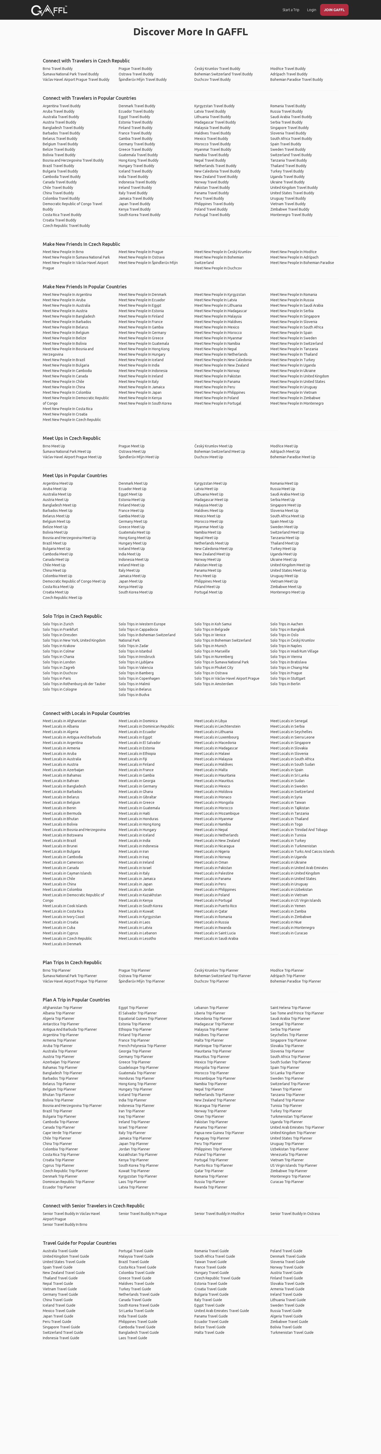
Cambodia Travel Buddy (62, 177)
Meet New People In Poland (216, 398)
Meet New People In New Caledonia (223, 360)
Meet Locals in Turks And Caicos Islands (302, 851)
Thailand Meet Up (284, 543)
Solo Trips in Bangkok (287, 629)
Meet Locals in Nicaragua (214, 846)
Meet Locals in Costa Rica (63, 911)
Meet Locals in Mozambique (216, 813)
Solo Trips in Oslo (284, 635)
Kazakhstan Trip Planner (138, 1154)
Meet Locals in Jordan (136, 889)
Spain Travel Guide (58, 1267)
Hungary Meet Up (133, 543)
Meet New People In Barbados (67, 322)
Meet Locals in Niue (286, 922)
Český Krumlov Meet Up (213, 446)
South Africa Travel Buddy (291, 139)
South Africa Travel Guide (214, 1256)
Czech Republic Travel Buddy (66, 226)
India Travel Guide (133, 1316)
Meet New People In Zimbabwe (295, 398)
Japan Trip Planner (134, 1144)
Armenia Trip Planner (59, 1040)
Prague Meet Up (132, 446)
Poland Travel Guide (286, 1251)
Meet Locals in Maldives (213, 764)
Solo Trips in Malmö (134, 684)
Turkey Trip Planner (286, 1111)
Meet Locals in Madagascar (216, 748)
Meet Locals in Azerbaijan (63, 770)
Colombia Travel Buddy (61, 198)
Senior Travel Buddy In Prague (143, 1214)
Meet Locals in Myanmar (213, 819)
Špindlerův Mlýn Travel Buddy (143, 79)
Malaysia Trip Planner (211, 1029)
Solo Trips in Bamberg (136, 673)
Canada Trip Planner (59, 1127)
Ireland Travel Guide (286, 1294)
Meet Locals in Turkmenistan (293, 846)
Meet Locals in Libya (210, 721)
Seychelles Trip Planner (289, 1035)
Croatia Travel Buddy (59, 220)
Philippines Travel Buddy (214, 204)
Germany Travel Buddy (137, 144)
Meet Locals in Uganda (288, 857)
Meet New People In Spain (291, 333)
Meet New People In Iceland (141, 360)
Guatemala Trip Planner (137, 1073)
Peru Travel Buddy (209, 198)
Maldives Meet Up (208, 510)
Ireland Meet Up (131, 565)
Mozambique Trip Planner (215, 1078)
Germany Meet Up (133, 521)
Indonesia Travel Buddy (137, 182)
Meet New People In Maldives (218, 322)
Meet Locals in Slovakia (289, 748)
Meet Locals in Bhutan (61, 819)
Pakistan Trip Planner (211, 1122)
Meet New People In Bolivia (65, 343)
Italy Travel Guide (208, 1300)
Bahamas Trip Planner (60, 1067)
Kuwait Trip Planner (134, 1171)
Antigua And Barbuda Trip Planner (70, 1029)
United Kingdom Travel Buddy (294, 187)
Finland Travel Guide (286, 1278)
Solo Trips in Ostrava (211, 673)
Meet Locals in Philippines (215, 889)
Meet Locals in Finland (136, 764)
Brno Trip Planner (57, 970)
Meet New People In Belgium (66, 333)
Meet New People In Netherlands (221, 354)
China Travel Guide (58, 1300)
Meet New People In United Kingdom (299, 376)
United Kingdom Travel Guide (66, 1256)
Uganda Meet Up (283, 554)
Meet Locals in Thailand (289, 819)
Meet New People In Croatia (65, 414)
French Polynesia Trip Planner (142, 1046)
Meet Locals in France (136, 770)
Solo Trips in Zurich (58, 624)
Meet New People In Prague (141, 252)
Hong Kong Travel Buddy (138, 160)
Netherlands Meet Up (211, 543)
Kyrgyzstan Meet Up (210, 483)
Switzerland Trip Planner (290, 1084)
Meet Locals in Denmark (62, 944)
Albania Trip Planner (59, 1013)
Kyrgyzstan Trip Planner (138, 1176)
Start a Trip (291, 10)
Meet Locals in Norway (212, 857)
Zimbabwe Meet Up (286, 587)
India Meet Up (130, 554)
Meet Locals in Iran (134, 851)
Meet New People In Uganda (293, 365)
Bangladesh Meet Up (59, 505)
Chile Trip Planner (57, 1138)
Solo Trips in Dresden (60, 635)
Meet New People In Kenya (140, 398)
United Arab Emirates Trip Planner (297, 1127)
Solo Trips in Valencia (136, 667)
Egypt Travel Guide (209, 1305)
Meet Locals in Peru (210, 884)
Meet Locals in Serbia (287, 726)
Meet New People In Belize (64, 338)
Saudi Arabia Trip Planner (290, 1018)
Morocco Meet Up (208, 521)
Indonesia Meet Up (134, 559)
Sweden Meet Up (284, 527)
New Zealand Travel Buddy (216, 177)
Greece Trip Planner (135, 1062)
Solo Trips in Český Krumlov (292, 640)
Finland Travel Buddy (135, 128)
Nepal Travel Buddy (210, 160)
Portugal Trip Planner (211, 1160)
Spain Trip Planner (284, 1067)
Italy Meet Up (129, 570)
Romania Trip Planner (211, 1176)
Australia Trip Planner (60, 1051)
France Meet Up (131, 510)
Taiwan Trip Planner (286, 1089)
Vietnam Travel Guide (60, 1289)
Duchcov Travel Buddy (212, 79)
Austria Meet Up (56, 500)
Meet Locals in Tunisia (288, 835)
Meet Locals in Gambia (136, 775)
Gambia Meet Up (132, 516)
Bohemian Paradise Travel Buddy (296, 79)
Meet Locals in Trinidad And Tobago (299, 830)
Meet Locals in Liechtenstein (217, 726)
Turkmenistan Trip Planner (291, 1116)
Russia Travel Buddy (286, 111)
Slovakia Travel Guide (287, 1283)
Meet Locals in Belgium (61, 802)
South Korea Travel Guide (139, 1305)
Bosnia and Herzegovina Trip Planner (72, 1106)
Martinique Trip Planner (213, 1046)
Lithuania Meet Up (208, 494)
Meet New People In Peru (214, 387)
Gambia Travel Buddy (135, 139)
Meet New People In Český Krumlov (222, 252)
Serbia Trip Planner (285, 1029)
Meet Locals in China (59, 884)
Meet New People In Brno (63, 252)
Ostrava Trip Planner (135, 976)
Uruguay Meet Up (284, 576)
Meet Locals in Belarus (61, 797)
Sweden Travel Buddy (288, 149)
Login (311, 10)
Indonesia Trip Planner (136, 1106)
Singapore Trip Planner (288, 1040)
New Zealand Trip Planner (215, 1100)
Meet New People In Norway (217, 371)
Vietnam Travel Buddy (288, 204)
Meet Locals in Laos (134, 922)
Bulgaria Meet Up (56, 549)
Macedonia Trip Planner (213, 1018)
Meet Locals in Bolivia (60, 824)
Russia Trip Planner (209, 1182)
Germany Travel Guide (60, 1294)
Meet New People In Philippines (219, 392)
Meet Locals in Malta (211, 770)
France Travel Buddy (135, 133)
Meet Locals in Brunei (60, 846)
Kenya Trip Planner (134, 1160)
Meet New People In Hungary (142, 354)
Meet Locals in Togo (286, 824)
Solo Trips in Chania (58, 657)
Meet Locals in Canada (61, 868)
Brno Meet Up (54, 446)
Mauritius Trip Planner (212, 1057)
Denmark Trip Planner (60, 1176)
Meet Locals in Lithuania (213, 732)
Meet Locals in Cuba (59, 928)
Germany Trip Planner (136, 1057)
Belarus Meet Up (56, 516)
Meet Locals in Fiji (133, 759)
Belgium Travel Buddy (60, 144)
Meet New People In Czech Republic (72, 420)
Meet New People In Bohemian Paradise (302, 263)
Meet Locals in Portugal (213, 900)
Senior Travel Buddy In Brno (65, 1224)
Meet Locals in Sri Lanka (289, 775)
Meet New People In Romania (293, 294)
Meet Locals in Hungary (137, 830)
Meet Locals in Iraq (134, 857)
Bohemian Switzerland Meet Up (219, 451)
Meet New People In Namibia (217, 343)
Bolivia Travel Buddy (59, 155)
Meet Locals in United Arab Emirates (299, 868)
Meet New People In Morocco (218, 333)
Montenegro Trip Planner (290, 1176)
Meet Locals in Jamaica (137, 879)
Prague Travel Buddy (135, 69)
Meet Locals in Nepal (211, 830)
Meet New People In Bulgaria (66, 365)
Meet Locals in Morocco (213, 808)
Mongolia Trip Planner (212, 1067)
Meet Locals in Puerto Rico (215, 906)
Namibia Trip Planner (210, 1084)
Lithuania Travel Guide (288, 1300)
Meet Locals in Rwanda (212, 928)
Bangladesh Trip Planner (62, 1073)
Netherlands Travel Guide (139, 1294)
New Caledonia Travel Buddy (217, 171)
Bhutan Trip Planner (59, 1095)
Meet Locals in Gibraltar (138, 797)
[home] (49, 10)
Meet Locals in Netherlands (216, 835)
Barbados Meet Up (58, 510)
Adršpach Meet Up (285, 451)
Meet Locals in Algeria (60, 732)
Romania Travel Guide (211, 1251)
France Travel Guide (210, 1267)
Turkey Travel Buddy (287, 171)
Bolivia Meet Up (55, 532)
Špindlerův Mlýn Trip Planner (142, 981)
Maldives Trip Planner (211, 1035)
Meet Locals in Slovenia (289, 753)
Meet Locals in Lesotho (137, 938)
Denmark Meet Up (133, 483)
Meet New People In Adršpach (294, 257)
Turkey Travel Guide (135, 1289)
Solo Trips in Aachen (286, 624)
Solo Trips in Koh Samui (212, 624)
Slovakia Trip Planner (287, 1046)
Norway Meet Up (207, 559)
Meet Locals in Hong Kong (139, 824)
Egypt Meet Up (131, 494)
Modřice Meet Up (284, 446)
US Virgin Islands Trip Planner (293, 1165)
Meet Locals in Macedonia (215, 743)
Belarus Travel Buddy (60, 139)
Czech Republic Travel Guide (217, 1278)
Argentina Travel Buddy (62, 106)
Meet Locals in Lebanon (138, 933)
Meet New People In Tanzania (294, 349)
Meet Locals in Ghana (136, 792)
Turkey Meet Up (283, 549)
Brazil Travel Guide (134, 1262)
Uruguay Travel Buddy (288, 198)
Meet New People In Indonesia (143, 371)
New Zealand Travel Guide (64, 1273)
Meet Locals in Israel (135, 868)
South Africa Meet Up (287, 516)
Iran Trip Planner (132, 1111)
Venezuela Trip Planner (289, 1154)
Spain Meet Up (282, 521)
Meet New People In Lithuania (218, 305)
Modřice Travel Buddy (288, 69)
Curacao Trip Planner (287, 1182)
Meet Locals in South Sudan (292, 764)
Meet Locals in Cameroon (63, 862)
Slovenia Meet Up (284, 510)
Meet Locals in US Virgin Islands (295, 900)
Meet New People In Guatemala (144, 343)
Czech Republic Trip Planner (65, 1171)
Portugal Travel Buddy (212, 215)
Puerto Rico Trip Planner (213, 1165)
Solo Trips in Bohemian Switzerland (222, 640)
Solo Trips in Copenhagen (139, 678)
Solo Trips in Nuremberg (213, 657)
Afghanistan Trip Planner (62, 1008)
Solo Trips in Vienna (286, 657)
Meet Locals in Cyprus (60, 933)
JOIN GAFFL (334, 10)
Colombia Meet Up (57, 576)
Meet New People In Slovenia (293, 322)
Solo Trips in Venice (210, 635)
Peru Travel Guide (57, 1322)
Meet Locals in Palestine (214, 873)
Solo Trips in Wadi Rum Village (294, 651)
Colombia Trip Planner (60, 1149)
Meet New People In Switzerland (296, 343)
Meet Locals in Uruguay (289, 884)
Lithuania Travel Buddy (212, 117)
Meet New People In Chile (63, 381)
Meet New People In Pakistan (217, 376)
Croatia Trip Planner (58, 1160)
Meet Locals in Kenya (136, 900)
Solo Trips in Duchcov (60, 673)
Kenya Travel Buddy (135, 209)
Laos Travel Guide (133, 1338)
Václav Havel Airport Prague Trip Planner (75, 981)
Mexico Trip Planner (210, 1062)
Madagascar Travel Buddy (215, 122)
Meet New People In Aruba (64, 300)
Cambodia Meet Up (58, 554)
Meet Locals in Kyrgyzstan (140, 917)
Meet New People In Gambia (141, 327)
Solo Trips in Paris (57, 678)
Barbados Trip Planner (60, 1078)
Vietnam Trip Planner (287, 1160)
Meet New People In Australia (66, 305)
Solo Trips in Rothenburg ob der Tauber (74, 684)
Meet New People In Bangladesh (69, 316)
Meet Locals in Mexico (212, 786)
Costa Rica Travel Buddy (62, 215)
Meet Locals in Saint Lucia (215, 933)
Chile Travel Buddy (58, 187)
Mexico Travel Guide (59, 1311)
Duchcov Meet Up (208, 457)
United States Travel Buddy (292, 193)
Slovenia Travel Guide (287, 1262)
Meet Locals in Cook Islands (65, 906)
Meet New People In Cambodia (67, 371)
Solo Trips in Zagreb (59, 667)
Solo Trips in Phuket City (213, 667)
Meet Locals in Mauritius (214, 781)
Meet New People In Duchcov (218, 268)
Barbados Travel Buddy (61, 133)
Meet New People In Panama (217, 381)
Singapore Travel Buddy (289, 128)
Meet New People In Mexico (216, 327)
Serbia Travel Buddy (286, 122)
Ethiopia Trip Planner (135, 1029)
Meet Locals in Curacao (289, 933)
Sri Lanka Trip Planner (287, 1073)
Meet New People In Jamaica (142, 387)
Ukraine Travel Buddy (287, 182)
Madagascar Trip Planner (214, 1024)
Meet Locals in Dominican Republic (146, 726)
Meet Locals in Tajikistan (289, 808)
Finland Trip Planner (135, 1035)
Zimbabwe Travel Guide (289, 1322)
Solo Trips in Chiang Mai (289, 667)
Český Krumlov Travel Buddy (217, 69)
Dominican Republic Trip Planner (69, 1182)
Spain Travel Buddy (285, 144)
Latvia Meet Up (206, 489)
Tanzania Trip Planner (287, 1095)
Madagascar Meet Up (211, 500)
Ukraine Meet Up (283, 559)
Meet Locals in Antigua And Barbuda (72, 737)
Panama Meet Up (207, 570)
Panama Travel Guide (211, 1316)
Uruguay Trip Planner (287, 1144)
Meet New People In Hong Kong (144, 349)
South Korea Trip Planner (139, 1165)
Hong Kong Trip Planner (138, 1084)
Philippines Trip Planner (213, 1149)
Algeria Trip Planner (58, 1018)
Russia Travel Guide (286, 1311)
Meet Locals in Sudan (287, 781)
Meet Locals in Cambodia (63, 857)
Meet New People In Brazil (64, 360)
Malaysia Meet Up (208, 505)
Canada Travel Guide (135, 1300)
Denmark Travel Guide (288, 1256)
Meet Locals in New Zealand (217, 841)
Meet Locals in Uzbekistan (291, 889)
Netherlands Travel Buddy (215, 166)
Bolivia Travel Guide (286, 1327)
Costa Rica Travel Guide (137, 1267)
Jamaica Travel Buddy (136, 198)
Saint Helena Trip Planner (290, 1008)
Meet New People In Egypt (140, 305)
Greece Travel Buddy (135, 149)
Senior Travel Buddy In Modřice (219, 1214)
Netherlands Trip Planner (214, 1095)
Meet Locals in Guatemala (139, 808)
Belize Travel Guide (210, 1327)
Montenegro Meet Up (287, 592)
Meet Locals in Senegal (289, 721)
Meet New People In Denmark (142, 294)
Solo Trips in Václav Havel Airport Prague (226, 678)
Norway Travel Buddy (211, 182)
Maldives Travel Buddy (212, 133)
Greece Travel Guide (135, 1278)
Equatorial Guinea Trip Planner (143, 1018)
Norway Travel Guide (287, 1267)
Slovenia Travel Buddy (288, 133)
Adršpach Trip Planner (288, 976)
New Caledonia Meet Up (213, 549)
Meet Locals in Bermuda (62, 813)
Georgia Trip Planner (135, 1051)
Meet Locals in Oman (211, 862)
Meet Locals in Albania (61, 726)
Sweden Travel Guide (287, 1305)
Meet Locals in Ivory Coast (64, 917)
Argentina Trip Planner (61, 1035)
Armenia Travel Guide (287, 1289)
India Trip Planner (132, 1100)
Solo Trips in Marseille (212, 651)
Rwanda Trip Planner (210, 1187)
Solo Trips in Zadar (134, 646)
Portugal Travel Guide (136, 1251)
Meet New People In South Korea (145, 403)
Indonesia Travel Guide (61, 1338)
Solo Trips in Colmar (59, 651)
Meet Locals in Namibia (212, 824)
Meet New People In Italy (139, 381)
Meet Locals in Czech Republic (67, 938)
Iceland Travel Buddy (135, 171)
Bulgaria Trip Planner (59, 1116)
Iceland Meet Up (132, 549)
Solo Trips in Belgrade (212, 629)
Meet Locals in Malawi (212, 753)
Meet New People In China (64, 387)
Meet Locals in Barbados (62, 792)
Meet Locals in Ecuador (137, 732)
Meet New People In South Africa (296, 327)
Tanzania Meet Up (284, 538)
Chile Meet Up (54, 565)
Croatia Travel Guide (210, 1289)
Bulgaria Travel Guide (211, 1294)
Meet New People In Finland (141, 316)
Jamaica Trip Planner (135, 1138)
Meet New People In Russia (292, 300)
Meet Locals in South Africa (292, 759)
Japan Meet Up (131, 581)
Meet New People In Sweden (293, 338)
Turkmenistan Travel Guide (292, 1332)
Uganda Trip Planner (286, 1122)
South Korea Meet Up (136, 592)
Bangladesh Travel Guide (139, 1332)
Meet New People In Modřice (293, 252)
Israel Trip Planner (133, 1127)
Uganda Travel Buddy (287, 177)
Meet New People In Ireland (141, 376)
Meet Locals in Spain (286, 770)
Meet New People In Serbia (292, 311)
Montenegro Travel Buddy (291, 215)
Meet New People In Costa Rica (68, 409)
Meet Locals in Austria (60, 764)
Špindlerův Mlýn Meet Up (139, 457)
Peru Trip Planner (208, 1144)
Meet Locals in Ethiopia (137, 753)
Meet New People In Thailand (294, 354)
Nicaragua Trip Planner (212, 1106)
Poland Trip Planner (210, 1154)
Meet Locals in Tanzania (289, 813)
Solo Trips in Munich (210, 646)
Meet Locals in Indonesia (138, 846)
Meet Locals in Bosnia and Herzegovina (74, 830)
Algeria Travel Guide (286, 1316)
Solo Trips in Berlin (285, 684)
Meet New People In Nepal (215, 349)
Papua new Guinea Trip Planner (219, 1133)
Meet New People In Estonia (141, 311)
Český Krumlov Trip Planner (216, 970)
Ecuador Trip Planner (59, 1187)
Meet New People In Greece (141, 338)
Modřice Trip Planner (287, 970)
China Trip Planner (57, 1144)
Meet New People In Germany (142, 333)
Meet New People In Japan (140, 392)
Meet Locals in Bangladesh (64, 786)
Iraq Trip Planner (132, 1116)
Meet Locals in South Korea (141, 906)
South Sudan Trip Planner (290, 1062)
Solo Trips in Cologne (60, 689)
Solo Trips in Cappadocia (138, 629)
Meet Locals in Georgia (137, 781)
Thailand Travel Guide (60, 1278)
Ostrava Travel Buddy (136, 74)
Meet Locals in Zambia (288, 911)
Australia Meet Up (57, 494)
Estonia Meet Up (132, 500)
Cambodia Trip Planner (61, 1122)
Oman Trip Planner (209, 1116)
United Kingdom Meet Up (290, 565)
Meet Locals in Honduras (138, 819)
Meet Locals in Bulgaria (61, 851)
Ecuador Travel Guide (211, 1322)
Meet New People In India (139, 365)
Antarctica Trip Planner (61, 1024)
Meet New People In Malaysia (218, 316)
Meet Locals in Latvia (135, 928)
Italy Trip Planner (132, 1133)
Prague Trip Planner (134, 970)
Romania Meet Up (284, 483)
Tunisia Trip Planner (286, 1106)
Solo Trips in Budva (134, 695)
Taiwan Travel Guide (210, 1262)
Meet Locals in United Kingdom (295, 873)
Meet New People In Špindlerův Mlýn (148, 263)
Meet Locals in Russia (211, 922)
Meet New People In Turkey (292, 360)
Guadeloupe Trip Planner (139, 1067)
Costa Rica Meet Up (58, 587)
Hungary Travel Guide (211, 1273)
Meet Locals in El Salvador (140, 743)
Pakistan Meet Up (208, 565)
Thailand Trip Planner (287, 1100)
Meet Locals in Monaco (212, 797)
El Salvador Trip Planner (138, 1013)
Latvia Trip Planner (133, 1187)
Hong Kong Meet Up (135, 538)
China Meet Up (54, 570)
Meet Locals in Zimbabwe (290, 917)
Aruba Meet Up (55, 489)
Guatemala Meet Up (134, 532)
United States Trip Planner (291, 1138)
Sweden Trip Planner (287, 1078)
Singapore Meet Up (285, 505)
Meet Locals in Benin (59, 808)
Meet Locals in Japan (135, 884)
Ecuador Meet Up (132, 489)
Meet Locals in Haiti (134, 813)
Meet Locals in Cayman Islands (67, 873)
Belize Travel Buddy (59, 149)
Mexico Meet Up (207, 516)
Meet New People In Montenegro (297, 403)
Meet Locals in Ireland (136, 862)
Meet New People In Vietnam (293, 392)
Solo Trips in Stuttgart (287, 678)
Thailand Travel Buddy (288, 166)
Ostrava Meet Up (132, 451)
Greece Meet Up (132, 527)
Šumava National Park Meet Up (67, 451)
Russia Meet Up (282, 489)
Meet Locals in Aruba (59, 753)
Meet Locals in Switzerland (292, 792)
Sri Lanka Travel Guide (136, 1311)
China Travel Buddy (58, 193)
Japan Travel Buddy (134, 204)
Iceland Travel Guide (59, 1305)
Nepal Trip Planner (209, 1089)
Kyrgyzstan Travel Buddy (214, 106)
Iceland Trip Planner (135, 1095)
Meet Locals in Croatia (60, 922)
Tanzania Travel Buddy (288, 160)
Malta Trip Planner (209, 1040)
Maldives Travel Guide (136, 1283)
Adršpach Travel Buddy (288, 74)
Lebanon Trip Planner (211, 1008)
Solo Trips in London (59, 662)
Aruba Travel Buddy (58, 111)
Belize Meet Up (55, 527)
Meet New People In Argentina (67, 294)
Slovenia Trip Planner (287, 1051)
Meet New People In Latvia (215, 300)
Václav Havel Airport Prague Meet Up (72, 457)
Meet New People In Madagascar (220, 311)
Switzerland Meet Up (287, 532)
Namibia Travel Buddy (211, 155)
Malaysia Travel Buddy (212, 128)
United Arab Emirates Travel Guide (221, 1311)
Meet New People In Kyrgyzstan (220, 294)
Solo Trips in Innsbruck (137, 657)
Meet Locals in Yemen (288, 906)
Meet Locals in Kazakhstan (140, 895)
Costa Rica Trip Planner (61, 1154)
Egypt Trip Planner (133, 1008)
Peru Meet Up (205, 576)
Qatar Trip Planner (209, 1171)
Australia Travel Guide (60, 1251)
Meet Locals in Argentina (63, 743)
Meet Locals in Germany (138, 786)
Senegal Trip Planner (287, 1024)
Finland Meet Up (132, 505)
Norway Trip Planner (210, 1111)
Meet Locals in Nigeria (212, 851)
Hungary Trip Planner (135, 1089)
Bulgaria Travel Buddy (60, 171)
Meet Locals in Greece (136, 802)
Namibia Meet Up (207, 532)
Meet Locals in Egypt (135, 737)
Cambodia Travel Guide (137, 1327)
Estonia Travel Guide (210, 1283)
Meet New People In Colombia (67, 392)
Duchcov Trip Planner (211, 981)
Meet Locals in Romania (213, 917)
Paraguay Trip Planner (211, 1138)
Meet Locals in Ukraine (288, 862)
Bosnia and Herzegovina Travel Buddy (73, 160)
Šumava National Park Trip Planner (70, 976)
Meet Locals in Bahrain (61, 781)
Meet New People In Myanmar (218, 338)
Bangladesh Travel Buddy (63, 128)
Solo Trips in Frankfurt (60, 629)
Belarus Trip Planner (59, 1084)
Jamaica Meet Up (132, 576)
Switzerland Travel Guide (63, 1332)
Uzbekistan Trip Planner (289, 1149)
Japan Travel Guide (58, 1316)
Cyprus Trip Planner (58, 1165)
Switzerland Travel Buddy (291, 155)
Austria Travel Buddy (59, 122)
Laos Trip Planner (132, 1182)
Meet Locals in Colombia (62, 889)
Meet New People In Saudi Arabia (296, 305)
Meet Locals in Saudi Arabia (216, 938)
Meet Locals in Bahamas (62, 775)
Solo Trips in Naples (286, 646)
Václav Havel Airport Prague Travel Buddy (76, 79)
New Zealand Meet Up (212, 554)
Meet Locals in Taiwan (288, 802)
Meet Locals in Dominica (138, 721)
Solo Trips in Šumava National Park (221, 662)
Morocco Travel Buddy (212, 144)
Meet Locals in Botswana (63, 835)
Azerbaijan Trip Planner (61, 1062)
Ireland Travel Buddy (135, 187)
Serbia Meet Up (282, 500)
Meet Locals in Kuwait (136, 911)
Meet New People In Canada (65, 376)
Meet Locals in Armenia (61, 748)
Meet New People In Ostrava (142, 257)
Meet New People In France (141, 322)
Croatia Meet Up (56, 592)
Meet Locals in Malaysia (213, 759)
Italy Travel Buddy (133, 193)
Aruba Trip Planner (58, 1046)
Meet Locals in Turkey (288, 841)
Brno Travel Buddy (58, 69)
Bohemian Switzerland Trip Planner (222, 976)
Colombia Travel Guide (137, 1273)
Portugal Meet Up (208, 592)
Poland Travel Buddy (211, 209)
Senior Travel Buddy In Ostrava (295, 1214)
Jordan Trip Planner (134, 1149)
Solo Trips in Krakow (59, 646)
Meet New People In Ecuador (142, 300)
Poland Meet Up (207, 587)
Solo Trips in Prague (286, 673)
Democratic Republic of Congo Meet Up (74, 581)
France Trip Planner (134, 1040)
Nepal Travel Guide (58, 1283)
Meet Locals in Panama (212, 879)
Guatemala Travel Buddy (138, 155)
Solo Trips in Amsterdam (213, 684)
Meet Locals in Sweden (289, 786)
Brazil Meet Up (55, 543)
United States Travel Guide (64, 1262)
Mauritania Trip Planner (212, 1051)
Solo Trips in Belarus (135, 689)
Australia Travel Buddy (61, 117)
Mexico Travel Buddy (211, 139)
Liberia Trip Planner (209, 1013)
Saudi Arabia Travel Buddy (291, 117)
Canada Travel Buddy (60, 182)
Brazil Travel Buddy (58, 166)
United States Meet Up (288, 570)
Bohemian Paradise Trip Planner (295, 981)
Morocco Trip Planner (211, 1073)
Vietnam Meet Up (284, 581)
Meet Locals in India (134, 841)
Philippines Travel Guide (138, 1322)
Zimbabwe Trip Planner (288, 1171)
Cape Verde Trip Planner (62, 1133)
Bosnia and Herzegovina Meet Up (69, 538)
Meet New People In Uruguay (293, 387)
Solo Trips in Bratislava (288, 662)
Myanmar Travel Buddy (212, 149)
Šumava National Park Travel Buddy (71, 74)
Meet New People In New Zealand (221, 365)
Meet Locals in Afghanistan (64, 721)
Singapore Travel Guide (61, 1327)
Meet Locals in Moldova (213, 792)
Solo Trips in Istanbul (135, 651)
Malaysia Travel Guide (136, 1256)
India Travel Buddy (133, 177)
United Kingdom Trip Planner (293, 1133)
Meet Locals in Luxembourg (216, 737)
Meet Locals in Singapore (290, 743)
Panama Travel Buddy (211, 193)
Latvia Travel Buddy (210, 111)
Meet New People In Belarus (65, 327)
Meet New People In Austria (65, 311)
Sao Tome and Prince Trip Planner (297, 1013)
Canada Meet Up (56, 559)
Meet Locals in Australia (62, 759)
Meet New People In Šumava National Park (76, 257)
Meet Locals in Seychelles (291, 732)
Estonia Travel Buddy (136, 122)
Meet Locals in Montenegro (292, 928)
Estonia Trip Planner (135, 1024)
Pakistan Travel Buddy (212, 187)
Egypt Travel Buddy (134, 117)
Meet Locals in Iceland (136, 835)
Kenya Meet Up (131, 587)
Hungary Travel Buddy (136, 166)
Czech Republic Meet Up (62, 598)
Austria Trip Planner (58, 1057)
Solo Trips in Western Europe (142, 624)
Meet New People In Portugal (217, 403)
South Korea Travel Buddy (139, 215)
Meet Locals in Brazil (59, 841)
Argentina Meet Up (58, 483)
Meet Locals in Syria (286, 797)
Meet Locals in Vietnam (289, 895)
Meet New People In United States (297, 381)
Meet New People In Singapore (295, 316)
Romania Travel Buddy (288, 106)
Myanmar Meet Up (209, 527)
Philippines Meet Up (210, 581)
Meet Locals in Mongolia (214, 802)
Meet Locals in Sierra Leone (292, 737)
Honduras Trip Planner (136, 1078)
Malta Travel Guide (209, 1332)
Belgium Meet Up (56, 521)
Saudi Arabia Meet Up (287, 494)
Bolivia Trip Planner (58, 1100)
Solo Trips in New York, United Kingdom (74, 640)
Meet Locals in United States (293, 879)
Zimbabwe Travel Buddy (289, 209)
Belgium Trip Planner (59, 1089)
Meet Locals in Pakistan (213, 868)
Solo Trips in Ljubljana (136, 662)
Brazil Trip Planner (57, 1111)
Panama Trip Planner (210, 1127)
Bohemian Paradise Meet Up (292, 457)
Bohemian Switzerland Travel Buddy (223, 74)
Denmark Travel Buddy (137, 106)
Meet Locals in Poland (212, 895)
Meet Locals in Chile (59, 879)
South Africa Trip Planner (290, 1057)
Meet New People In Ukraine (293, 371)
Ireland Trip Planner (134, 1122)
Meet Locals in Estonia (137, 748)
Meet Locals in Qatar (211, 911)
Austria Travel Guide (286, 1273)
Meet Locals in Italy (134, 873)
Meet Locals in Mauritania (214, 775)
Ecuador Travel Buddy (136, 111)
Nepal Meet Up (206, 538)
